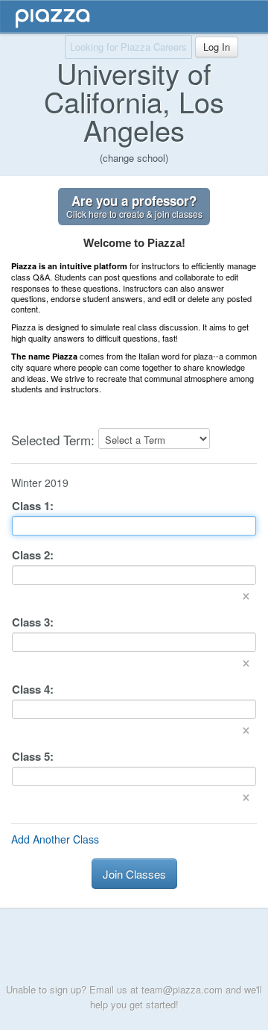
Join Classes (134, 874)
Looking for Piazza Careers (128, 47)
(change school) (134, 158)
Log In (216, 47)
